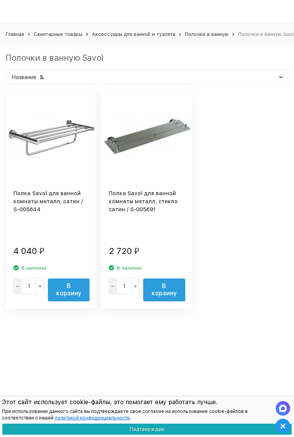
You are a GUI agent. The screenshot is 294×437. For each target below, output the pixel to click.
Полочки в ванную (207, 34)
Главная (15, 34)
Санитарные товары (58, 34)
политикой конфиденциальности (92, 418)
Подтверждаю (147, 429)
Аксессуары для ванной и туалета (133, 34)
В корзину (69, 289)
